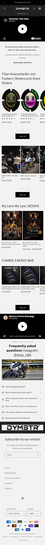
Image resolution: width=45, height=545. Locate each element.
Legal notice (38, 536)
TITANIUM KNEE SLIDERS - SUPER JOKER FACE (10, 115)
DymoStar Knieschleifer (21, 534)
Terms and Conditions (13, 478)
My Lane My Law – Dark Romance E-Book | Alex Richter (11, 243)
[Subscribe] (37, 455)
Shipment (8, 488)
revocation (9, 483)
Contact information (26, 536)
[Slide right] (27, 129)
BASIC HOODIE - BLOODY (28, 176)
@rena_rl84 (22, 354)
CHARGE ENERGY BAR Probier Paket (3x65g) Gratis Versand (11, 288)
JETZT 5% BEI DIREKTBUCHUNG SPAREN (22, 336)
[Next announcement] (40, 2)
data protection (10, 473)
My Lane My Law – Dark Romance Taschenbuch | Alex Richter (32, 244)
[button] (4, 8)
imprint (7, 468)
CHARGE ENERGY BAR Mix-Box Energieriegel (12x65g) (30, 288)
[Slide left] (17, 129)
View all (22, 136)
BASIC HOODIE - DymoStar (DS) (10, 176)
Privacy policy (13, 536)
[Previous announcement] (4, 2)
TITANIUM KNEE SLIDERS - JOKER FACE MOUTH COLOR (29, 115)
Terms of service (23, 540)
